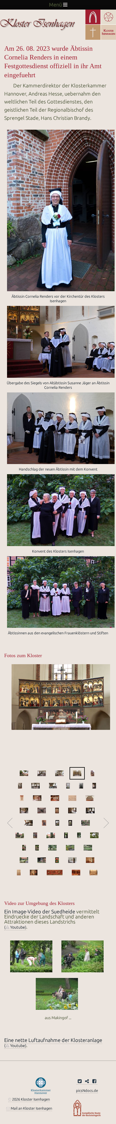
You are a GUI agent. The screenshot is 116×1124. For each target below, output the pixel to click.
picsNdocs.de (87, 1090)
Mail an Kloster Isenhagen (31, 1108)
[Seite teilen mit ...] (87, 1082)
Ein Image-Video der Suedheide (39, 912)
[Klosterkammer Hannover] (41, 1085)
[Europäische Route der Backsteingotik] (87, 1108)
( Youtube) (15, 927)
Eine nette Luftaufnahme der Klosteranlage (53, 1040)
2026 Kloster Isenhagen (30, 1099)
